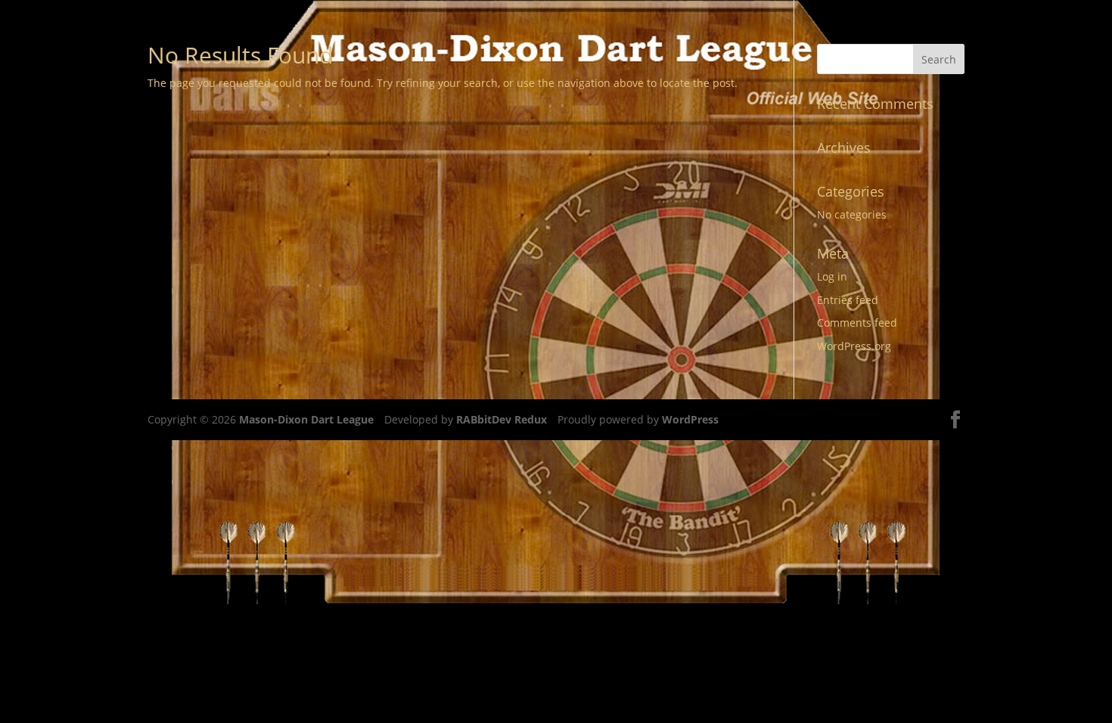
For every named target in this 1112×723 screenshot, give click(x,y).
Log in (832, 276)
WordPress (690, 419)
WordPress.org (854, 346)
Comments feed (857, 322)
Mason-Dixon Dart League (306, 419)
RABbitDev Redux (501, 419)
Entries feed (847, 300)
